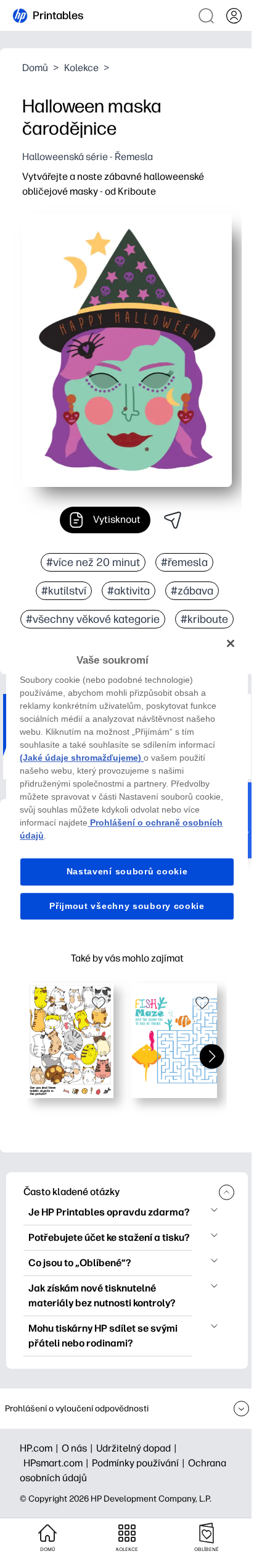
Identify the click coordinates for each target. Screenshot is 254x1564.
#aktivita (128, 591)
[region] (126, 782)
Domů (35, 68)
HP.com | (41, 1448)
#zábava (192, 591)
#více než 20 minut (93, 562)
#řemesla (184, 562)
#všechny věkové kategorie (93, 619)
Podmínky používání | (140, 1463)
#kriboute (204, 619)
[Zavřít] (230, 643)
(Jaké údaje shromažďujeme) (82, 758)
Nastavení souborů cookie (127, 871)
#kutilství (63, 591)
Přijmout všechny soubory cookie (127, 906)
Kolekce (81, 68)
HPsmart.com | (57, 1463)
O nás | (79, 1448)
